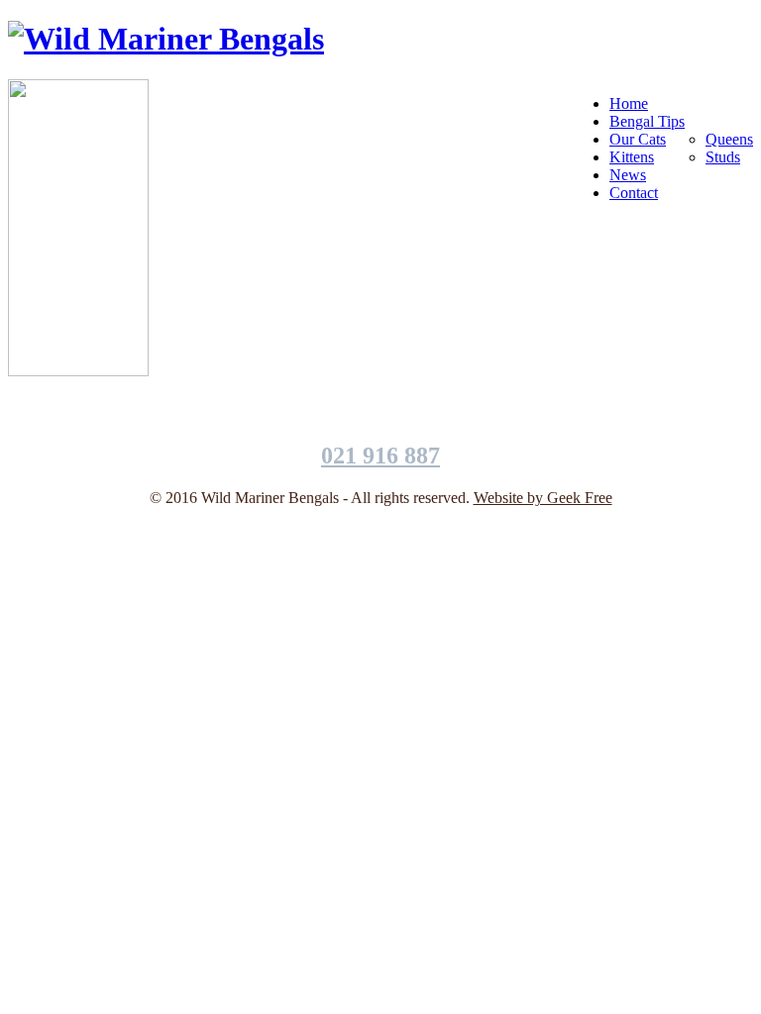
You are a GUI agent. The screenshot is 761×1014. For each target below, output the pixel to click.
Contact (633, 192)
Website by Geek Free (543, 497)
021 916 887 (380, 455)
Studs (723, 157)
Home (628, 103)
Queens (729, 139)
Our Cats (637, 139)
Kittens (631, 157)
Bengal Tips (647, 121)
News (627, 174)
